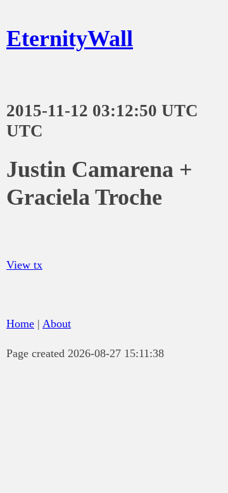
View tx (24, 265)
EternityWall (69, 38)
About (56, 323)
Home (20, 323)
